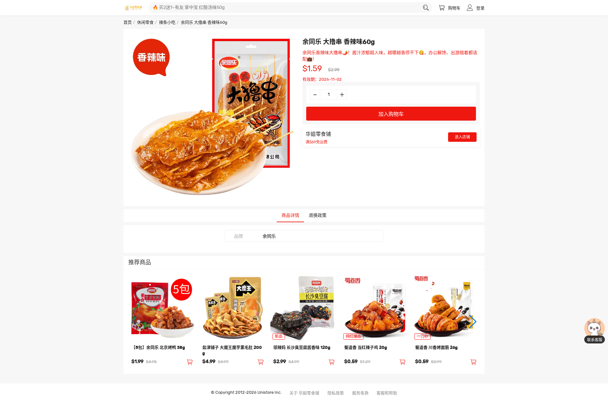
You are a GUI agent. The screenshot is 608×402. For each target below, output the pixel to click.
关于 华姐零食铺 (304, 393)
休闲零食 (145, 23)
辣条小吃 (167, 23)
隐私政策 (335, 393)
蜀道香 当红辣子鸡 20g (365, 348)
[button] (135, 322)
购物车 (454, 8)
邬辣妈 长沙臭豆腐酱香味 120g (301, 348)
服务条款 (360, 393)
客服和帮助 (387, 393)
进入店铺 (462, 137)
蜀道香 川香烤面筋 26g (436, 348)
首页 (128, 23)
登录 (480, 8)
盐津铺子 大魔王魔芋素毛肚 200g (232, 350)
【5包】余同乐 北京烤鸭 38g (158, 348)
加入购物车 (391, 114)
